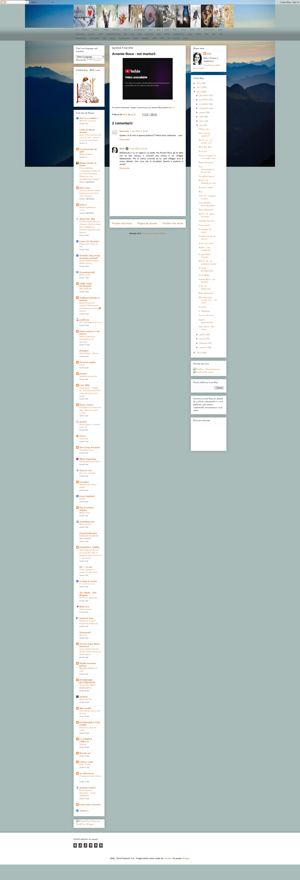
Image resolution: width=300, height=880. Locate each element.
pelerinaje (198, 34)
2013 (199, 87)
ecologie (166, 29)
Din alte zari (85, 753)
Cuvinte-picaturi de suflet (88, 150)
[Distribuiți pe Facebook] (152, 114)
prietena (83, 373)
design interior (116, 29)
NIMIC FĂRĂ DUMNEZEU (85, 285)
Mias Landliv (85, 708)
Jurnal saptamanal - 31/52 (88, 208)
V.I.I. (169, 38)
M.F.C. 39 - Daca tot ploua (207, 215)
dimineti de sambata (139, 29)
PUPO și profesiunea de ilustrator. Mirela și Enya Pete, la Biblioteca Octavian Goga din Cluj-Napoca (90, 227)
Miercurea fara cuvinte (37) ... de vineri (208, 300)
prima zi (83, 204)
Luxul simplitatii (87, 496)
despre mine (127, 29)
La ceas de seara (206, 315)
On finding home (86, 450)
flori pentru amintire (209, 29)
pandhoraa (84, 319)
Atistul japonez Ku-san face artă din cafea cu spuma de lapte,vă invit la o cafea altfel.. (90, 553)
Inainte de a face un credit (87, 729)
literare (139, 34)
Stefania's (83, 810)
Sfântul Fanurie (86, 154)
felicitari (175, 29)
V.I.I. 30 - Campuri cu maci (207, 197)
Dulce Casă (84, 187)
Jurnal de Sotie (86, 618)
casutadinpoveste (87, 521)
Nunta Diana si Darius (89, 353)
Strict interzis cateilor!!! (204, 134)
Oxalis (82, 364)
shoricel (82, 421)
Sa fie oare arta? (206, 243)
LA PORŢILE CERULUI (85, 740)
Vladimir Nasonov (207, 220)
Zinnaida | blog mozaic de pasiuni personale (89, 257)
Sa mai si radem (206, 187)
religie (104, 38)
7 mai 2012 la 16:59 (139, 131)
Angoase (83, 744)
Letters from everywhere (90, 804)
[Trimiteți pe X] (149, 114)
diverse (151, 29)
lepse (125, 34)
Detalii (82, 498)
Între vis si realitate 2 (88, 118)
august (202, 112)
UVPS (162, 38)
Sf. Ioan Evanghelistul (206, 269)
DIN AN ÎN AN (85, 288)
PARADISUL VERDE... (90, 547)
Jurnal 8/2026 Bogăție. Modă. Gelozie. (89, 262)
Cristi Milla (84, 385)
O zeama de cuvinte (88, 581)
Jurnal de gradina (87, 362)
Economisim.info (87, 272)
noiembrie (204, 99)
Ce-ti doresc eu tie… (88, 583)
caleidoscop (96, 29)
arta (77, 29)
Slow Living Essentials (89, 447)
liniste (132, 34)
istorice (100, 34)
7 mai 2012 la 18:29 (138, 149)
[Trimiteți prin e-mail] (143, 114)
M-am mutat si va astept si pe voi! (89, 425)
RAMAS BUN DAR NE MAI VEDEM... (88, 537)
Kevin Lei (203, 151)
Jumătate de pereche (88, 376)
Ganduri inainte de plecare (207, 237)
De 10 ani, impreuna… (89, 597)
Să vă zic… (84, 635)
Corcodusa (84, 482)
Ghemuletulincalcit (88, 533)
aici (173, 107)
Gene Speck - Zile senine (206, 328)
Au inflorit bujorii (206, 176)
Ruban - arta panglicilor (205, 248)
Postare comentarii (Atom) (154, 233)
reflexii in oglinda (94, 38)
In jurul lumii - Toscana (205, 255)
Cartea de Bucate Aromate (87, 131)
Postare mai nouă (122, 223)
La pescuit (83, 438)
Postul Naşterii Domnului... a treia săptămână (87, 793)
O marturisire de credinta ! (90, 777)
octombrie (204, 103)
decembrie (204, 95)
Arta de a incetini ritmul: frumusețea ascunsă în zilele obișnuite (90, 193)
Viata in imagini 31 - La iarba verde (207, 157)
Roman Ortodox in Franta (87, 164)
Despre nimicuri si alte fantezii (89, 332)
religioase (112, 38)
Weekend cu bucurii (87, 120)
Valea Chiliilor (85, 699)
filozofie (192, 29)
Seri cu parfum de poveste (90, 322)
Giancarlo (124, 131)
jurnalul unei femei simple (113, 34)
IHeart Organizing (87, 459)
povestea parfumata (81, 38)
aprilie (202, 334)
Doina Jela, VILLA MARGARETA (87, 686)
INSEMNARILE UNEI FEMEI (89, 724)
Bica (201, 191)
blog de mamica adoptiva (86, 509)
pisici (213, 34)
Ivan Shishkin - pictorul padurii (207, 204)
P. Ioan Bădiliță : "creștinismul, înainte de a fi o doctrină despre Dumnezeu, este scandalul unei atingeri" (89, 173)
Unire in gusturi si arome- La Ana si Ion (88, 571)
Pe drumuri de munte (205, 230)
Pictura (207, 34)
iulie (201, 116)
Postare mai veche (173, 223)
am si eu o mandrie (87, 472)
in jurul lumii (91, 34)
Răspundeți (125, 139)
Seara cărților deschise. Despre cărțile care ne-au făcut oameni (90, 651)
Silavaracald (85, 632)
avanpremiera (85, 29)
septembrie (204, 108)
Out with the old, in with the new (89, 712)
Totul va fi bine (85, 609)
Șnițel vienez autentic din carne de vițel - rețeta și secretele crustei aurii (90, 137)
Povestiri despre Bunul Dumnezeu (89, 645)
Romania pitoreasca (124, 38)
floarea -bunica (86, 404)
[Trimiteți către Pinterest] (155, 114)
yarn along (176, 38)
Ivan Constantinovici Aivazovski (207, 169)
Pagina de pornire (147, 223)
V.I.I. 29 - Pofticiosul (204, 287)
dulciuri (158, 29)
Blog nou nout (85, 524)
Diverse (82, 436)
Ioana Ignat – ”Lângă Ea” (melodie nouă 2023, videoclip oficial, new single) (90, 391)
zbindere (167, 858)
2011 (199, 352)
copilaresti (105, 29)
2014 (199, 83)
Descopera (84, 350)
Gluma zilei (204, 128)
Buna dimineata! (206, 162)
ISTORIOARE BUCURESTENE (87, 681)
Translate (97, 59)
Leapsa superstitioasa (206, 321)
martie (202, 338)
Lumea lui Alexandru (89, 241)
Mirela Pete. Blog (87, 219)
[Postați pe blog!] (146, 114)
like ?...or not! (85, 567)
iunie (201, 120)
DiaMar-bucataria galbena (87, 664)
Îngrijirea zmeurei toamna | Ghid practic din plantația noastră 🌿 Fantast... (90, 306)
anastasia (83, 696)
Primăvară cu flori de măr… (88, 245)
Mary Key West (205, 146)
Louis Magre (204, 274)
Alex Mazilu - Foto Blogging (87, 594)
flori (199, 29)
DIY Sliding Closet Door (89, 461)
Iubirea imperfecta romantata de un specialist (87, 339)
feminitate (183, 29)
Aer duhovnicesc (86, 773)
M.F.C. (159, 34)
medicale (167, 34)
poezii (220, 34)
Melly (79, 11)
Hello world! (84, 274)
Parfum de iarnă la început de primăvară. (88, 622)
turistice (154, 38)
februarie (203, 342)
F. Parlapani (204, 310)
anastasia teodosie (87, 787)
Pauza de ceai (85, 470)
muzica (190, 34)
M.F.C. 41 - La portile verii (205, 141)
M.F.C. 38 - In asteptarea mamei (208, 262)
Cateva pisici (204, 224)
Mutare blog (84, 512)
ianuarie (203, 347)
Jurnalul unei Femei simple (88, 486)
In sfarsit (203, 306)
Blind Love (84, 606)
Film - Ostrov (85, 764)
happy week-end (80, 34)
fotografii (220, 29)
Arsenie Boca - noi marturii (207, 280)
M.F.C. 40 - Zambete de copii (207, 181)
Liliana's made (86, 761)
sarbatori (135, 38)
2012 (199, 91)
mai (201, 125)
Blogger (185, 858)
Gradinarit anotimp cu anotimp (89, 299)
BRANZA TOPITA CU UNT (88, 669)
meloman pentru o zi (178, 34)
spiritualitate (145, 38)
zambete (185, 38)
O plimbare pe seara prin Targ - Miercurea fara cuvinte (90, 410)
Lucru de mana (149, 34)
